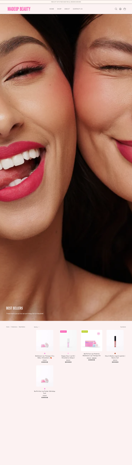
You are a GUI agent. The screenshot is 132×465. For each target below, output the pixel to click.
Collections (14, 327)
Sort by (36, 327)
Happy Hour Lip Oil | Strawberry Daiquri (68, 357)
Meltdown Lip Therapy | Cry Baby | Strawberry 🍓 (44, 357)
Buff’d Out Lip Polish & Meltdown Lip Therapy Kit (92, 354)
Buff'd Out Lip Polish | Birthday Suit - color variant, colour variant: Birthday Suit (44, 388)
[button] (116, 9)
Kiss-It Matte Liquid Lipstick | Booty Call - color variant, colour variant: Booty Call (115, 353)
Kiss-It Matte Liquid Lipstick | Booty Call (115, 357)
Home (7, 327)
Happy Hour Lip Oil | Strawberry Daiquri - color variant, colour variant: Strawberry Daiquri (68, 353)
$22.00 (115, 360)
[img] (44, 362)
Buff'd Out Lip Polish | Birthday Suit (44, 392)
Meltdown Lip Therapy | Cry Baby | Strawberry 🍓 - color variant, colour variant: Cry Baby (44, 353)
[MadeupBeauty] (19, 8)
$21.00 (68, 360)
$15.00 (45, 360)
